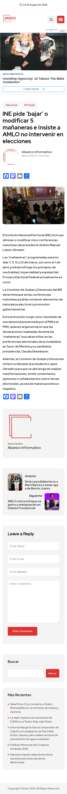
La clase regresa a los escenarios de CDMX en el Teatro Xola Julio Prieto (31, 719)
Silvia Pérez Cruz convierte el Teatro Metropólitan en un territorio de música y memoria (34, 708)
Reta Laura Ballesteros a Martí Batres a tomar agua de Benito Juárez (41, 485)
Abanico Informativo (37, 152)
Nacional (11, 105)
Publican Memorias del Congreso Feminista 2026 (29, 747)
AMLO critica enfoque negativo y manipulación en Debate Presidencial (24, 505)
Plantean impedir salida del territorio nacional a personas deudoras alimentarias (31, 758)
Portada (29, 105)
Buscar (13, 662)
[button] (60, 19)
